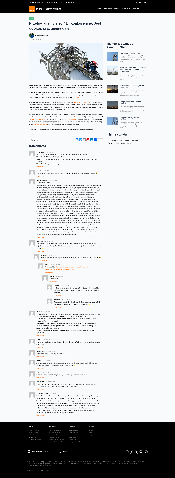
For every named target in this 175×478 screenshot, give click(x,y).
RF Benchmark (87, 102)
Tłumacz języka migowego (36, 465)
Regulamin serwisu (46, 461)
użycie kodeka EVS (41, 124)
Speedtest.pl (77, 102)
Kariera (91, 432)
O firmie (91, 427)
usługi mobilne (126, 143)
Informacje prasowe (111, 9)
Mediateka (126, 9)
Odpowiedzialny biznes (59, 463)
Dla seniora (72, 439)
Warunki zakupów (60, 461)
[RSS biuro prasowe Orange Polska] (145, 2)
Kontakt (136, 9)
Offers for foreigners (35, 439)
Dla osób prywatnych (36, 2)
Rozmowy (111, 143)
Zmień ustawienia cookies (108, 461)
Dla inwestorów (73, 430)
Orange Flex (32, 437)
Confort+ (49, 465)
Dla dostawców (73, 434)
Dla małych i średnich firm (53, 2)
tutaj (78, 97)
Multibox (47, 463)
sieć (117, 143)
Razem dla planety (111, 463)
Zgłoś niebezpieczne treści (56, 442)
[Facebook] (127, 452)
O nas (91, 430)
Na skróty (52, 427)
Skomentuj (34, 140)
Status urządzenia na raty (56, 439)
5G (109, 141)
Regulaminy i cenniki (55, 430)
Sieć (31, 18)
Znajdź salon (93, 434)
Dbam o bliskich (98, 463)
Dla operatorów (73, 432)
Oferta (31, 427)
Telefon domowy (86, 463)
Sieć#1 (121, 461)
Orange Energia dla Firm (76, 442)
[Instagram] (131, 452)
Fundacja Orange (74, 463)
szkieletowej (72, 119)
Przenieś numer (33, 432)
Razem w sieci (123, 463)
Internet (127, 141)
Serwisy (72, 427)
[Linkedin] (136, 452)
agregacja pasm (117, 141)
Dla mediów (72, 437)
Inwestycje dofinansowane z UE (135, 461)
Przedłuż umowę (34, 430)
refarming (32, 119)
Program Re (133, 463)
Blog (99, 9)
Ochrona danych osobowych (76, 461)
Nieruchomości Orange (35, 463)
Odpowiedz (40, 166)
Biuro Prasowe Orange (48, 8)
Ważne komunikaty (32, 461)
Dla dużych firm (70, 2)
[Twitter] (146, 452)
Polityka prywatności (93, 461)
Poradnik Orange (54, 437)
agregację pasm (40, 119)
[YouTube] (141, 452)
